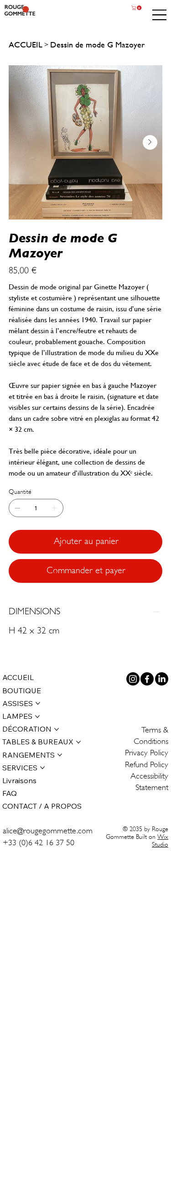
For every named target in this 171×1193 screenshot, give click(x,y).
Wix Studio (160, 840)
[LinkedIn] (161, 678)
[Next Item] (150, 142)
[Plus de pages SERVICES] (42, 767)
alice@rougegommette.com (48, 830)
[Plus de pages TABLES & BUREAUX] (78, 742)
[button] (137, 7)
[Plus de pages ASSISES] (38, 703)
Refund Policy (146, 764)
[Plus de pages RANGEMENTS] (59, 755)
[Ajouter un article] (54, 508)
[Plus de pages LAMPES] (37, 716)
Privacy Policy (146, 752)
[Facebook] (147, 678)
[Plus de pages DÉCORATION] (56, 729)
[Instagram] (133, 678)
